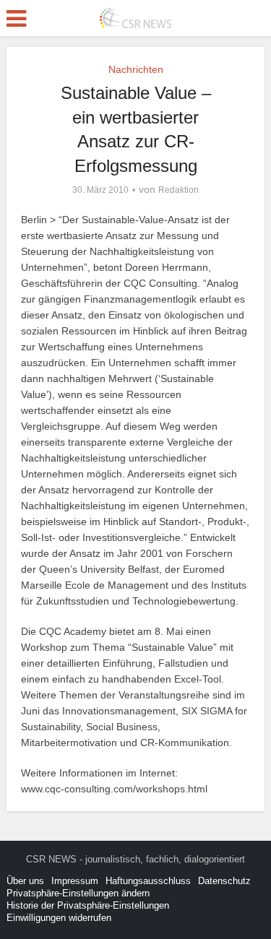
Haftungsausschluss (148, 880)
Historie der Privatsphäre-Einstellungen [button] (88, 905)
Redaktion (178, 190)
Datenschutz (224, 880)
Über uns (25, 880)
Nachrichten (135, 69)
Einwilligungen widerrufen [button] (59, 917)
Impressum (74, 880)
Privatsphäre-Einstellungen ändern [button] (78, 893)
